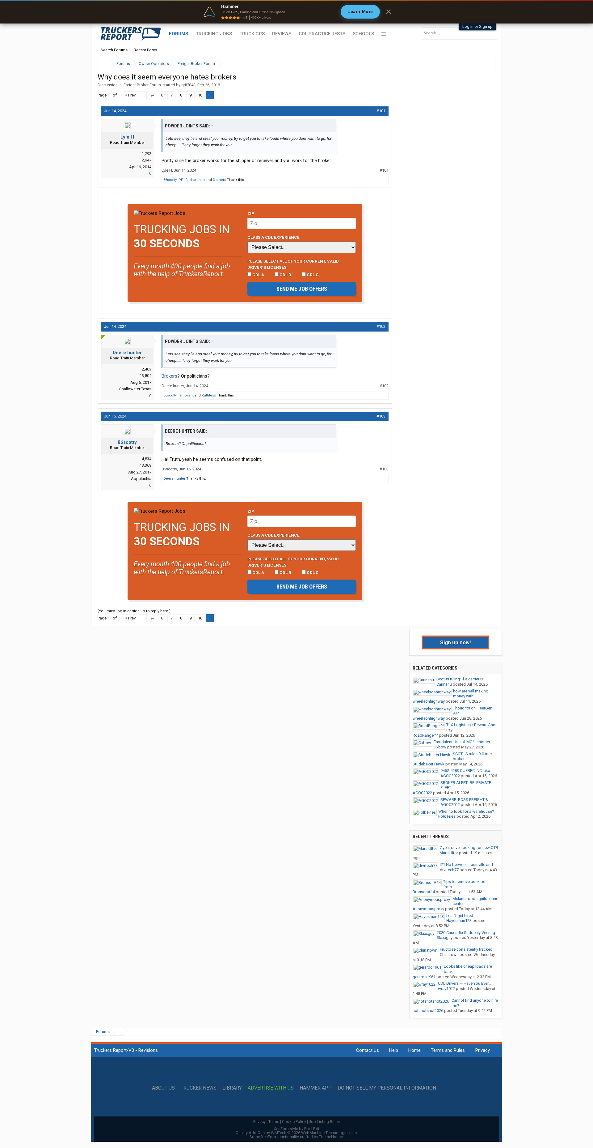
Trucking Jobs (214, 33)
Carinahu (444, 684)
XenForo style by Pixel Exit (296, 1128)
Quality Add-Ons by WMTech (297, 1132)
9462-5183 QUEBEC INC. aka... (466, 770)
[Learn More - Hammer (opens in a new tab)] (296, 12)
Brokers (169, 376)
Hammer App (316, 1088)
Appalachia (141, 478)
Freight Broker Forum (142, 85)
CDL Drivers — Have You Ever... (464, 983)
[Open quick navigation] (486, 63)
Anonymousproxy (428, 908)
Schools (363, 33)
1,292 (146, 153)
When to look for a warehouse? (466, 811)
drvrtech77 (449, 869)
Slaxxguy (444, 937)
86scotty (170, 180)
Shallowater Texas (135, 389)
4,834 (146, 458)
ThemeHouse (331, 1136)
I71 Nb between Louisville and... (468, 864)
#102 (380, 326)
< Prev (130, 95)
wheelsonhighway (429, 701)
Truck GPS (252, 33)
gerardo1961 (424, 977)
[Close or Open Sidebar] (479, 63)
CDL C (312, 274)
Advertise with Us (271, 1088)
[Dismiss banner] (388, 12)
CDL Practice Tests (322, 33)
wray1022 (446, 988)
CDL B (285, 274)
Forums (178, 33)
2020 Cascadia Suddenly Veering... (467, 932)
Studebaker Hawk (428, 764)
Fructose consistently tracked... (467, 949)
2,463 (146, 369)
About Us (163, 1088)
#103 (380, 416)
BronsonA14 (424, 891)
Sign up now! (455, 642)
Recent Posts (145, 50)
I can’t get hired (459, 915)
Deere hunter (127, 352)
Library (232, 1088)
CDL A (257, 274)
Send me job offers (301, 288)
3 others (219, 180)
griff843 (188, 85)
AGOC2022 (450, 775)
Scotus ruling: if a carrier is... (461, 679)
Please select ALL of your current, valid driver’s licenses (293, 264)
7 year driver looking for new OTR (468, 847)
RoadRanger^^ (425, 735)
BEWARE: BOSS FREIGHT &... (465, 799)
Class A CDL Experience (273, 237)
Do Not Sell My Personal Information (387, 1088)
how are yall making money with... (470, 694)
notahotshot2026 (428, 1010)
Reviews (281, 33)
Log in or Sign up (477, 26)
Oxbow (440, 747)
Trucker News (199, 1088)
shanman (197, 180)
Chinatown (449, 954)
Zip (250, 213)
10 (200, 95)
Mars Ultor (448, 852)
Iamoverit (186, 395)
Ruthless (209, 395)
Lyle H (127, 137)
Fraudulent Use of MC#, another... (463, 741)
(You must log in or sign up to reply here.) (134, 611)
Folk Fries (447, 816)
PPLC (183, 180)
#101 (380, 111)
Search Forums (114, 50)
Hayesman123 (459, 920)
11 (210, 95)
